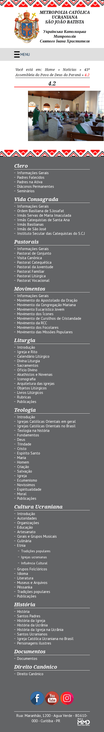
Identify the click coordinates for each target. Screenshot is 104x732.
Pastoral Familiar (30, 271)
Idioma (22, 573)
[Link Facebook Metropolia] (37, 703)
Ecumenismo (27, 480)
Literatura (25, 578)
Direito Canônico (30, 673)
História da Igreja (31, 620)
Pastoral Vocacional (33, 280)
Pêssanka (24, 587)
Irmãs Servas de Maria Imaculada (44, 215)
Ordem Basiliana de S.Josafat (40, 210)
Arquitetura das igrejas (36, 383)
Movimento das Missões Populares (45, 332)
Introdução (26, 347)
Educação (25, 527)
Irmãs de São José (31, 228)
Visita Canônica (29, 257)
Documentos (27, 658)
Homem (23, 462)
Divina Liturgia (28, 360)
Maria (21, 457)
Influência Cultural (34, 563)
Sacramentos (27, 365)
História (23, 611)
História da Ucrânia (32, 625)
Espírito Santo (28, 453)
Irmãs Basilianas (30, 224)
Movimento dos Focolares (38, 327)
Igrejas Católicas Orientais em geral (46, 421)
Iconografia (26, 379)
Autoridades (27, 518)
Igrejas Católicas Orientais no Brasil (46, 426)
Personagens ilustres (34, 643)
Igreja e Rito (27, 351)
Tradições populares (35, 551)
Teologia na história (33, 430)
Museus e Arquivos (32, 582)
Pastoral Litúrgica (31, 275)
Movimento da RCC (32, 323)
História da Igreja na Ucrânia (40, 629)
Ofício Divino (27, 370)
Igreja (22, 475)
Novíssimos (26, 484)
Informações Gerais (33, 172)
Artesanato (26, 531)
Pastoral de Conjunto (34, 253)
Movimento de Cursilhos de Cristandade (49, 318)
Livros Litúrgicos (30, 392)
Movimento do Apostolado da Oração (47, 300)
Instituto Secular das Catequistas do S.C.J (51, 233)
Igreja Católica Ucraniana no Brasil (45, 638)
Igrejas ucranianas (34, 557)
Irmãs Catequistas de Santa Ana (43, 219)
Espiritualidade (29, 489)
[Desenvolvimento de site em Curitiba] (83, 724)
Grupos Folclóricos (32, 569)
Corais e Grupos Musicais (37, 536)
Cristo (22, 448)
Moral (22, 493)
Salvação (24, 471)
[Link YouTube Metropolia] (52, 703)
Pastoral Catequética (34, 262)
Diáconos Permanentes (35, 186)
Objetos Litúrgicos (32, 388)
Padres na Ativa (29, 181)
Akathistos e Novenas (35, 374)
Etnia (21, 545)
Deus (21, 439)
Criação (23, 466)
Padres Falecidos (30, 177)
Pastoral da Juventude (35, 266)
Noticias (69, 70)
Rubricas (24, 397)
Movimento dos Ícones (35, 313)
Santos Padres (28, 616)
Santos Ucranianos (32, 634)
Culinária (24, 540)
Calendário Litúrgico (33, 356)
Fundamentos (28, 435)
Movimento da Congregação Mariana (46, 304)
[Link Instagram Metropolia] (67, 703)
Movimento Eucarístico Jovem (40, 309)
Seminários (26, 191)
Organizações (28, 522)
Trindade (24, 444)
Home (50, 70)
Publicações (26, 401)
